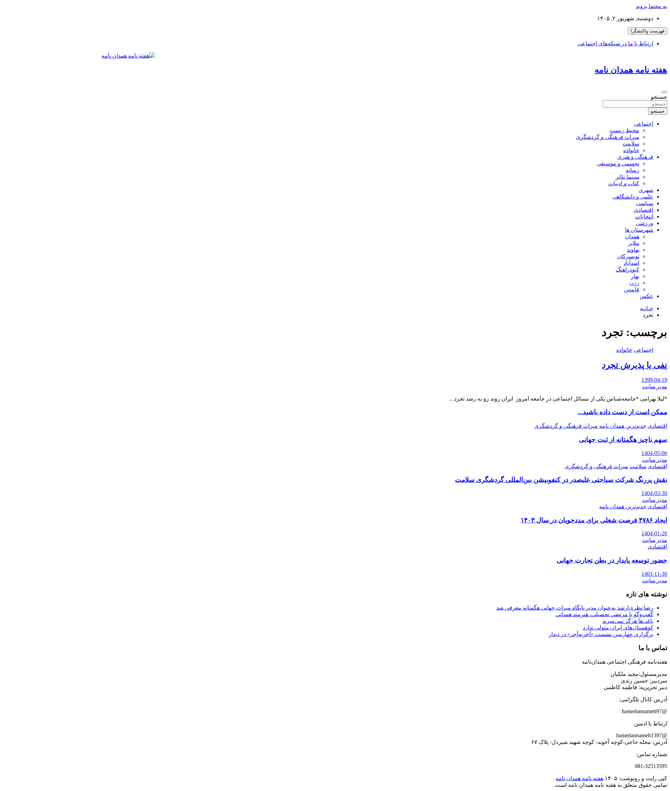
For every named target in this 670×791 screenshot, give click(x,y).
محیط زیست (624, 130)
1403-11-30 (654, 574)
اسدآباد (631, 263)
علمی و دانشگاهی (632, 197)
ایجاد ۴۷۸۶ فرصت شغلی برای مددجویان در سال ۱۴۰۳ (594, 520)
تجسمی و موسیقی (618, 163)
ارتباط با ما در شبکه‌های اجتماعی (615, 43)
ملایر (633, 243)
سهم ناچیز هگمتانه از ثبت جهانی (623, 439)
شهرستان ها (639, 230)
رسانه (632, 170)
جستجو (659, 97)
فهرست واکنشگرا (647, 30)
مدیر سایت (654, 386)
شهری (646, 190)
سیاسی (644, 203)
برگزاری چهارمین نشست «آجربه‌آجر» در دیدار (601, 634)
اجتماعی (643, 124)
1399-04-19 (654, 380)
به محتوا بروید (651, 6)
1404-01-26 (654, 533)
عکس (646, 296)
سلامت (631, 144)
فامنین (631, 289)
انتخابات (644, 216)
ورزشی (644, 223)
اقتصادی (643, 210)
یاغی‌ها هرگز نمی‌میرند (627, 621)
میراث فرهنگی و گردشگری (607, 137)
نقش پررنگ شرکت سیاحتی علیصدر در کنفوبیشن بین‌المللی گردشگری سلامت (561, 479)
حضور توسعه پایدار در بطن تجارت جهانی (612, 560)
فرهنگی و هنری (635, 157)
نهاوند (633, 250)
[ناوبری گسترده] (664, 92)
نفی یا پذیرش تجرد (634, 365)
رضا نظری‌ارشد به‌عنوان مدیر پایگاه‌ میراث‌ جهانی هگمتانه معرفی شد (574, 608)
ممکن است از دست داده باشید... (622, 412)
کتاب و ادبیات (623, 183)
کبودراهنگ (627, 270)
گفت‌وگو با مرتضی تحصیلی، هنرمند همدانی (604, 614)
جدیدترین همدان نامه (622, 426)
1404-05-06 (654, 453)
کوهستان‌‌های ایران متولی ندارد (618, 627)
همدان (632, 236)
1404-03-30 (654, 493)
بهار (635, 276)
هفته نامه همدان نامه (631, 69)
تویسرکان (628, 256)
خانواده (631, 150)
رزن (634, 283)
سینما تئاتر (627, 177)
